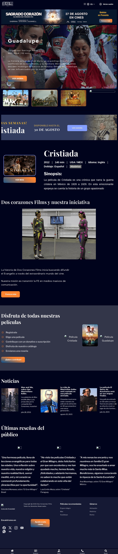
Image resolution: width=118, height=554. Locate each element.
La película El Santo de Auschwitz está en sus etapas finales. (107, 391)
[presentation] (4, 56)
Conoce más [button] (105, 21)
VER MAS (19, 180)
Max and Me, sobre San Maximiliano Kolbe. (27, 390)
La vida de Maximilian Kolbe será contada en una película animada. (68, 391)
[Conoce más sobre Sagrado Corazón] (59, 16)
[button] (17, 85)
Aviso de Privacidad (8, 509)
